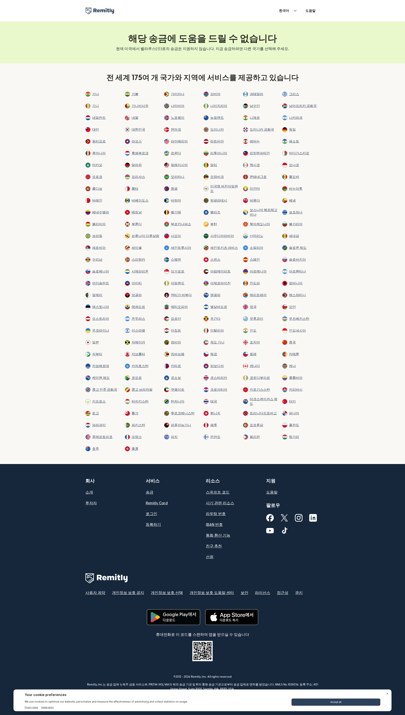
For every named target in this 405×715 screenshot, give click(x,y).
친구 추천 (214, 546)
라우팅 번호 (216, 514)
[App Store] (231, 617)
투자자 (91, 503)
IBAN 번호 (214, 524)
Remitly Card (157, 503)
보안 (244, 593)
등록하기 (153, 524)
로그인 (151, 514)
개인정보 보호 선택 (167, 593)
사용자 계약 (95, 593)
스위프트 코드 (218, 492)
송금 (149, 492)
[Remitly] (100, 11)
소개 (89, 492)
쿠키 (299, 593)
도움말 (310, 10)
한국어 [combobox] (284, 10)
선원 (209, 557)
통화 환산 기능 (218, 535)
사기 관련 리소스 (220, 503)
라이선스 (262, 593)
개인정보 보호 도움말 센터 (212, 593)
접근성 (282, 593)
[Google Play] (173, 617)
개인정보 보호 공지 (128, 593)
